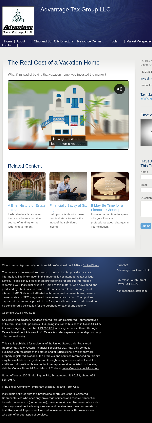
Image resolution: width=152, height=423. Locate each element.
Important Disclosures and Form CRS (55, 386)
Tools (114, 41)
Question (146, 197)
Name (144, 171)
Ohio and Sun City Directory (53, 41)
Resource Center (89, 41)
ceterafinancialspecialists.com (80, 368)
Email (144, 184)
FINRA (42, 328)
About (21, 41)
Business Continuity (17, 386)
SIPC (50, 328)
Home (8, 41)
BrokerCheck (91, 265)
